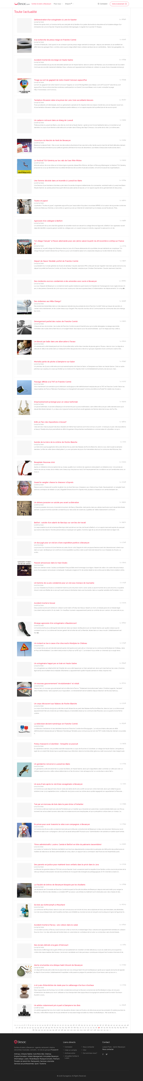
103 (78, 1030)
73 (88, 1028)
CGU (84, 1050)
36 (100, 1025)
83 (115, 1028)
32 (89, 1025)
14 (42, 1025)
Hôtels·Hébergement (35, 1056)
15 (45, 1025)
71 (83, 1028)
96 (56, 1030)
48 (19, 1028)
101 (71, 1030)
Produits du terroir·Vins (22, 1061)
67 (72, 1028)
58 (46, 1028)
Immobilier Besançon (50, 1056)
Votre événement (118, 4)
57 (43, 1028)
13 (40, 1025)
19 (55, 1025)
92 (45, 1030)
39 (108, 1025)
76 (96, 1028)
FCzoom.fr (54, 1050)
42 (117, 1025)
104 (81, 1030)
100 (68, 1030)
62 (57, 1028)
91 (42, 1030)
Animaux (17, 1054)
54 (35, 1028)
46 (128, 1025)
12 (37, 1025)
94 (50, 1030)
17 (50, 1025)
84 (118, 1028)
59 (49, 1028)
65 (66, 1028)
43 (119, 1025)
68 (75, 1028)
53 (33, 1028)
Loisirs (26, 1059)
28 (79, 1025)
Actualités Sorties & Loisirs (72, 1057)
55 (38, 1028)
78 (101, 1028)
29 (82, 1025)
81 (110, 1028)
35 (97, 1025)
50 (25, 1028)
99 (65, 1030)
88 (33, 1030)
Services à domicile (47, 1061)
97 (59, 1030)
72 (85, 1028)
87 (126, 1028)
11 (35, 1025)
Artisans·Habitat (26, 1054)
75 (93, 1028)
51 (27, 1028)
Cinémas (48, 1054)
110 (102, 1030)
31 (87, 1025)
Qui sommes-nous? (90, 1053)
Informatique (18, 1059)
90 (39, 1030)
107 (91, 1030)
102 (75, 1030)
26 (74, 1025)
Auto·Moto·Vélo (38, 1054)
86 (124, 1028)
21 (60, 1025)
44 (122, 1025)
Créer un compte (71, 1050)
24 (68, 1025)
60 (52, 1028)
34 (95, 1025)
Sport (37, 1064)
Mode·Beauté (34, 1059)
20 (58, 1025)
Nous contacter (88, 1047)
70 (80, 1028)
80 (107, 1028)
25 (71, 1025)
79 (104, 1028)
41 (114, 1025)
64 (63, 1028)
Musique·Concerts (46, 1059)
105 (85, 1030)
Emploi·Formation (20, 1056)
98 (62, 1030)
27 (76, 1025)
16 (47, 1025)
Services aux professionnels (24, 1064)
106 (88, 1030)
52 (30, 1028)
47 (16, 1028)
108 (95, 1030)
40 (111, 1025)
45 (125, 1025)
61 (54, 1028)
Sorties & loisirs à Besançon (41, 4)
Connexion (103, 4)
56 (41, 1028)
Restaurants (35, 1061)
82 (112, 1028)
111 (104, 1030)
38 (106, 1025)
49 (22, 1028)
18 (52, 1025)
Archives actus (70, 1053)
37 (103, 1025)
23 (65, 1025)
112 (107, 1030)
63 (60, 1028)
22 (63, 1025)
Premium (56, 1059)
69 (78, 1028)
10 (33, 1025)
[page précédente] (14, 1025)
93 (47, 1030)
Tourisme (42, 1064)
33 (92, 1025)
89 (36, 1030)
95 (53, 1030)
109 (98, 1030)
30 (84, 1025)
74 (91, 1028)
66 (69, 1028)
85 (121, 1028)
